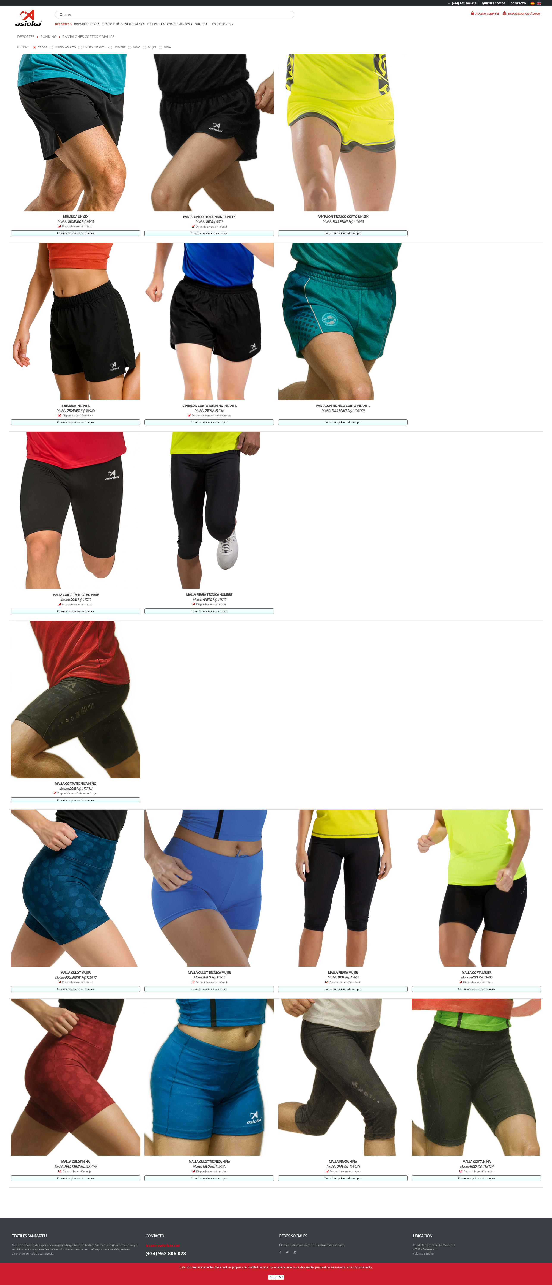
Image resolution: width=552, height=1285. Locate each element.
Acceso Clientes (487, 14)
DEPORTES (62, 24)
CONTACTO (518, 3)
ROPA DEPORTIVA (85, 24)
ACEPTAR (276, 1277)
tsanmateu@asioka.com (163, 1245)
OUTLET (200, 24)
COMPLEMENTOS (178, 24)
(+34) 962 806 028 (464, 3)
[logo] (29, 17)
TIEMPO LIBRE (111, 24)
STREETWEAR (133, 24)
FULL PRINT (154, 24)
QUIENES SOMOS (493, 3)
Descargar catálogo (524, 14)
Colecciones (221, 24)
